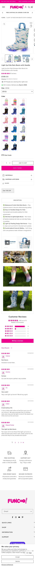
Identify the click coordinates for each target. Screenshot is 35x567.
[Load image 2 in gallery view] (17, 58)
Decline (17, 561)
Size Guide (8, 155)
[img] (5, 353)
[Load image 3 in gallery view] (26, 58)
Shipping (3, 79)
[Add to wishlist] (31, 23)
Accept (17, 557)
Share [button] (7, 183)
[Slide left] (2, 59)
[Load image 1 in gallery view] (9, 58)
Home (3, 17)
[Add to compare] (31, 26)
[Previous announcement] (2, 12)
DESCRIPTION (18, 200)
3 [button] (18, 442)
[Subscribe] (31, 511)
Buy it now (17, 168)
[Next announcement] (32, 12)
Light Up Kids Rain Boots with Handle (19, 17)
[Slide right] (32, 59)
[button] (3, 7)
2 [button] (15, 442)
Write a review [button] (17, 341)
